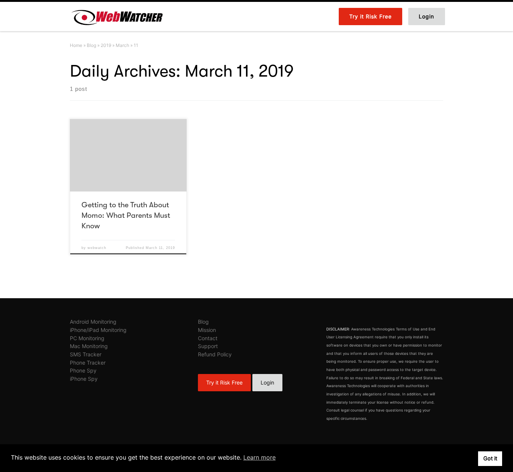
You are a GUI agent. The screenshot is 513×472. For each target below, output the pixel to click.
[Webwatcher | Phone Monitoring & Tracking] (117, 15)
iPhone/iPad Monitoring (98, 330)
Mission (207, 330)
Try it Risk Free (224, 382)
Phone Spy (83, 370)
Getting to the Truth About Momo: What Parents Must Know (125, 215)
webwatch (97, 248)
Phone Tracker (88, 362)
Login (267, 382)
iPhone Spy (84, 378)
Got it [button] (490, 458)
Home (76, 45)
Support (208, 346)
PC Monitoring (87, 338)
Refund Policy (215, 354)
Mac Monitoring (89, 346)
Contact (207, 338)
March (122, 45)
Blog (91, 45)
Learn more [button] (259, 457)
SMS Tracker (85, 354)
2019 (106, 45)
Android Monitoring (93, 321)
